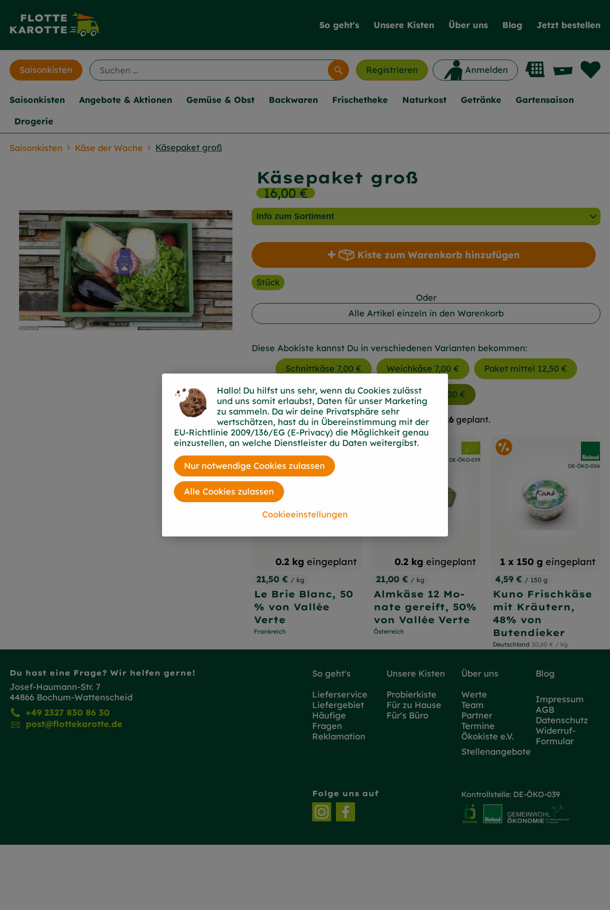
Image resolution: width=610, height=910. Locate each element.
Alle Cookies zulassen (229, 491)
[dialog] (305, 455)
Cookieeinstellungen (305, 514)
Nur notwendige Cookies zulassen (254, 465)
